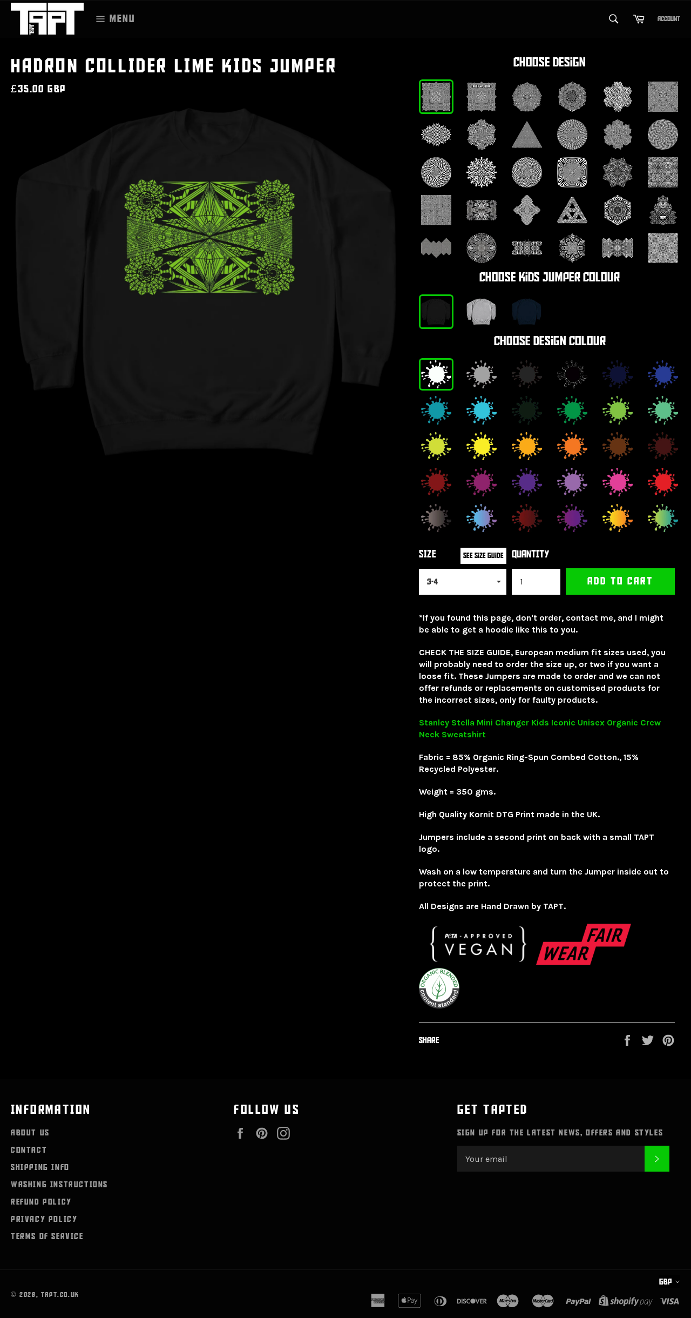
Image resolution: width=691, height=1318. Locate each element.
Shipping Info (40, 1167)
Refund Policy (41, 1202)
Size (427, 554)
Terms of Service (47, 1236)
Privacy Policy (44, 1219)
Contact (29, 1150)
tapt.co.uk (60, 1295)
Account (669, 19)
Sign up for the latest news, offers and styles (560, 1133)
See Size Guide (483, 555)
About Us (30, 1133)
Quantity (531, 554)
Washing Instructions (59, 1185)
